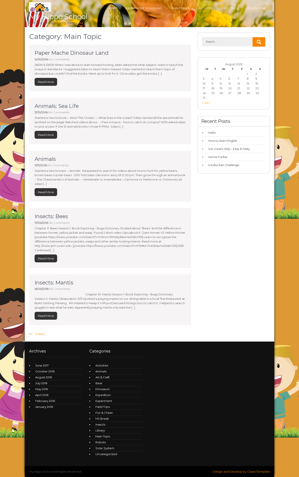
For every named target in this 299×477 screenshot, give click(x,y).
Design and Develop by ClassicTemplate (241, 471)
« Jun (205, 102)
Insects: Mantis (54, 282)
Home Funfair (218, 157)
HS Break (102, 418)
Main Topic (103, 436)
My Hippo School (58, 16)
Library (100, 430)
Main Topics (180, 8)
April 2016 (41, 395)
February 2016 (45, 401)
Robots (100, 442)
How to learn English (222, 140)
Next (41, 334)
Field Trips (230, 8)
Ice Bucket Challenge (223, 165)
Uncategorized (106, 454)
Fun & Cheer (104, 412)
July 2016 (41, 383)
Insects (100, 424)
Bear (98, 383)
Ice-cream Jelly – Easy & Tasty (229, 149)
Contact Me (256, 8)
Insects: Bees (51, 216)
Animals (45, 159)
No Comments (59, 59)
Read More (46, 82)
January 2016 (44, 407)
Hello (212, 132)
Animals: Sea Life (57, 106)
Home (112, 8)
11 (36, 334)
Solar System (104, 448)
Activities (101, 365)
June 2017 (42, 365)
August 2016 (43, 377)
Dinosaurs (102, 389)
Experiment (103, 401)
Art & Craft (102, 377)
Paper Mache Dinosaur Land (72, 53)
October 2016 (45, 371)
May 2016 (41, 389)
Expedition (103, 395)
